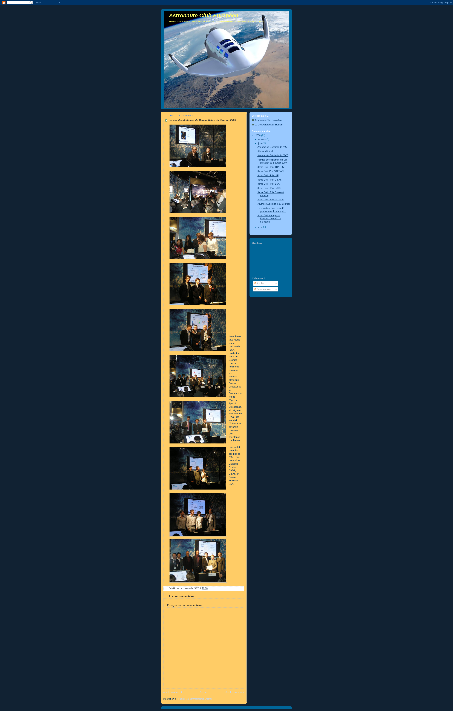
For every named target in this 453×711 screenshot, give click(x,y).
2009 (258, 135)
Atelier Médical (265, 151)
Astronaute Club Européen (203, 15)
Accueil (204, 692)
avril (260, 227)
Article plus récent (172, 692)
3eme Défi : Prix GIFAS (269, 180)
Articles (260, 283)
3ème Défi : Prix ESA (268, 184)
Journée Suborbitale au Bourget (273, 204)
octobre (262, 139)
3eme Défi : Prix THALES (270, 167)
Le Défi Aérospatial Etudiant (269, 124)
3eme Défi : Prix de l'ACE (270, 199)
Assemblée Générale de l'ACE (272, 147)
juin (260, 143)
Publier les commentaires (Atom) (195, 699)
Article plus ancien (234, 692)
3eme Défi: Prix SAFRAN (270, 171)
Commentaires (263, 289)
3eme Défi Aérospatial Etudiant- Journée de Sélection (269, 218)
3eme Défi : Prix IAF (268, 175)
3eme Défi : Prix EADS (269, 188)
